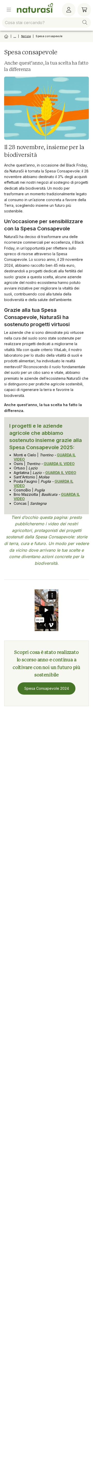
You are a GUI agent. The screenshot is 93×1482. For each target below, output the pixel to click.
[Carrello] (84, 9)
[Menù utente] (68, 9)
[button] (85, 22)
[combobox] (46, 22)
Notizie (26, 36)
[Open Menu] (9, 9)
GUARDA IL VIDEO (59, 463)
